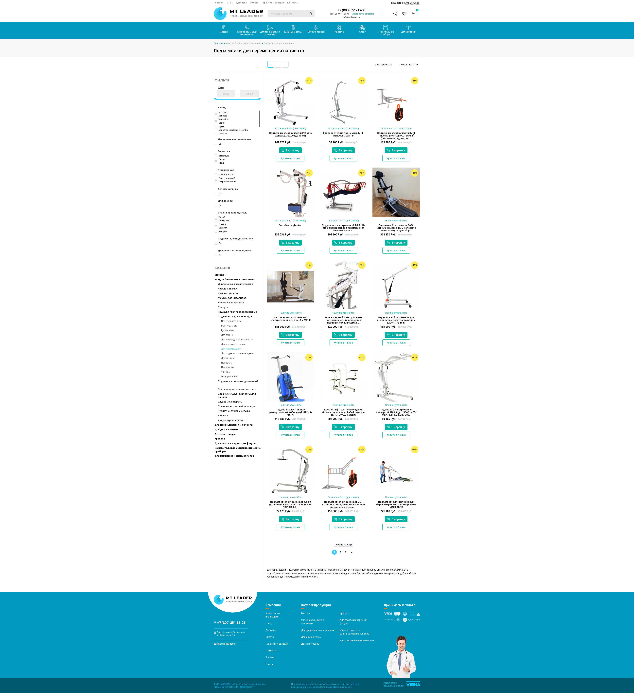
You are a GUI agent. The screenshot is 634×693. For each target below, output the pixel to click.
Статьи (269, 664)
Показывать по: (409, 64)
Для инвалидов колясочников (237, 339)
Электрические (229, 376)
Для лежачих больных (233, 344)
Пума (221, 126)
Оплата (254, 2)
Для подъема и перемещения (237, 353)
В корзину (292, 150)
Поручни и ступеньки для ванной (238, 381)
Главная (218, 2)
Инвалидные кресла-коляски (235, 284)
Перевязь (226, 362)
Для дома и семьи (293, 31)
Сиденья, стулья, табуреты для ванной (237, 395)
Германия (223, 220)
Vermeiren (223, 119)
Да (219, 143)
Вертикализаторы (231, 321)
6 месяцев (223, 155)
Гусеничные (227, 330)
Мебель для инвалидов (232, 297)
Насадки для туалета (231, 302)
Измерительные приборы (385, 33)
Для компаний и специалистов (234, 455)
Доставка (241, 2)
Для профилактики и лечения (270, 33)
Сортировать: (383, 64)
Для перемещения (231, 348)
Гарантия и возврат (273, 2)
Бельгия (222, 227)
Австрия (222, 231)
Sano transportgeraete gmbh (233, 129)
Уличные (226, 371)
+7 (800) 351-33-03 (351, 10)
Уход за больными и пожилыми (247, 33)
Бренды (269, 657)
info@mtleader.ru (351, 17)
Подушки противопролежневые (237, 311)
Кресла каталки (227, 288)
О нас (230, 2)
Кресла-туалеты (228, 293)
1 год (221, 162)
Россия (222, 224)
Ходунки (223, 415)
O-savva (222, 133)
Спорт (362, 31)
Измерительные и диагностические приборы (238, 449)
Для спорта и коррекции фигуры (235, 443)
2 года (221, 159)
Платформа (227, 367)
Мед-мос (223, 112)
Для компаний (408, 31)
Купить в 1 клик (290, 158)
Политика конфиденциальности (336, 687)
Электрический (226, 178)
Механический (226, 174)
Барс (221, 122)
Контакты (292, 2)
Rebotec (222, 115)
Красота (339, 31)
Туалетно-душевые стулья (234, 410)
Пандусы (223, 307)
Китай (221, 217)
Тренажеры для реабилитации (237, 406)
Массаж (224, 31)
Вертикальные (229, 325)
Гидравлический (227, 181)
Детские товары (316, 31)
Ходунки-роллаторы (230, 420)
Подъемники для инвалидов (279, 43)
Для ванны (227, 334)
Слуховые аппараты (230, 401)
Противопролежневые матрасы (237, 389)
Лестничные (228, 358)
